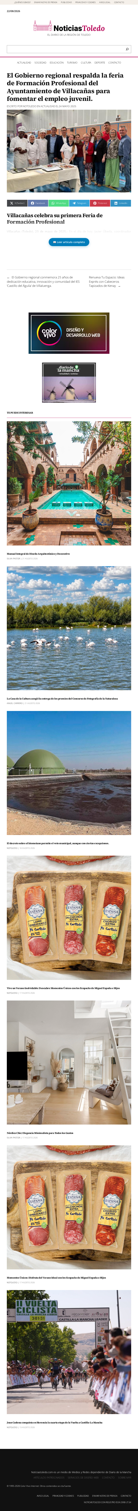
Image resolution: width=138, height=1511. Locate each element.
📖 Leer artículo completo (69, 242)
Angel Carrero (14, 703)
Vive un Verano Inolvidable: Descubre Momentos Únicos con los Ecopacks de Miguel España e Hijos (63, 988)
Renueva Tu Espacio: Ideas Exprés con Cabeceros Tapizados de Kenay (107, 281)
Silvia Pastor (13, 558)
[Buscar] (127, 49)
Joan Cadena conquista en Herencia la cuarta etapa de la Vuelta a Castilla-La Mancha (54, 1422)
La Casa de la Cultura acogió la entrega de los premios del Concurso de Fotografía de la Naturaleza (62, 698)
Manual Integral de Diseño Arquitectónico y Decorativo (38, 553)
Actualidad (48, 106)
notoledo (29, 106)
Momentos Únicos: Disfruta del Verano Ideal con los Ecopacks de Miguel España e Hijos (56, 1277)
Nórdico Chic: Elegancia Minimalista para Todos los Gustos (40, 1133)
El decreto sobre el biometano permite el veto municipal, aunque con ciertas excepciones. (58, 843)
